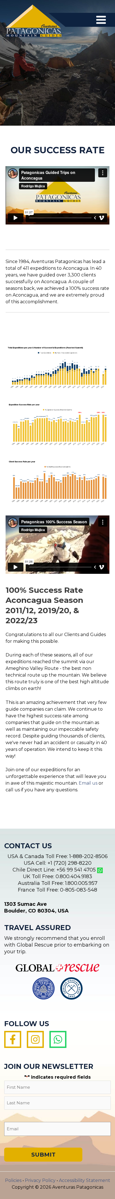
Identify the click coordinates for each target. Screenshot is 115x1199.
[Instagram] (35, 1039)
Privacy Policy (40, 1180)
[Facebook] (12, 1039)
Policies (13, 1180)
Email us (88, 783)
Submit (43, 1154)
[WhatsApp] (57, 1039)
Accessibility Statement (84, 1180)
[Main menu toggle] (101, 19)
